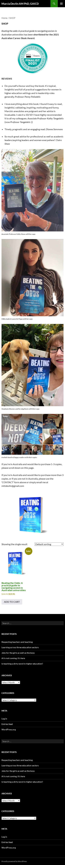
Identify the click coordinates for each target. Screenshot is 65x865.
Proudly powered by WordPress (14, 861)
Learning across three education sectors (20, 647)
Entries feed (7, 724)
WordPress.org (9, 729)
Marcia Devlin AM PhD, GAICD (20, 3)
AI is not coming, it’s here (13, 658)
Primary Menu (61, 3)
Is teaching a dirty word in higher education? (22, 663)
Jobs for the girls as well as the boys (18, 652)
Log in (4, 718)
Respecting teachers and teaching (17, 642)
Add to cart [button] (12, 601)
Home (4, 18)
